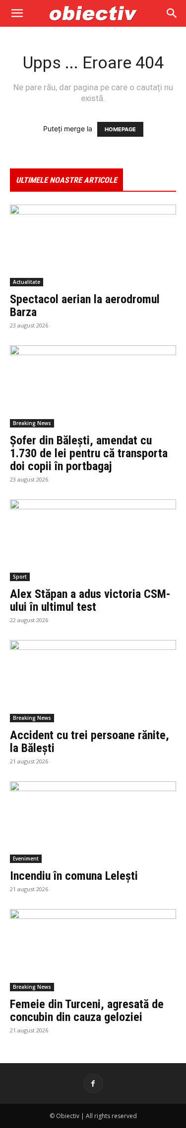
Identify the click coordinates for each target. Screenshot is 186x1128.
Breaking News (32, 423)
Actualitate (26, 281)
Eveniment (26, 858)
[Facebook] (93, 1083)
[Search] (172, 13)
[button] (17, 13)
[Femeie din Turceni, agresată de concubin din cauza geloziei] (93, 950)
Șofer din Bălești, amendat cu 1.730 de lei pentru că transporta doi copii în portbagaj (89, 453)
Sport (20, 576)
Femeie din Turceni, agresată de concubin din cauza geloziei (87, 1010)
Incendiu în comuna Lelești (74, 876)
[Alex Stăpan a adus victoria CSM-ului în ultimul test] (93, 540)
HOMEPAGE (120, 129)
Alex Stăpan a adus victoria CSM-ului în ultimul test (90, 600)
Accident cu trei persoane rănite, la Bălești (89, 741)
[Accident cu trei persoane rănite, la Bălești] (93, 681)
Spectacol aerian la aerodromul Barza (85, 305)
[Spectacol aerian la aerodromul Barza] (93, 245)
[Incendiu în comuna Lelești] (93, 822)
